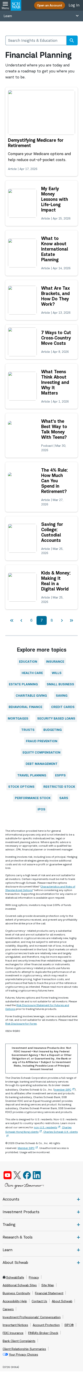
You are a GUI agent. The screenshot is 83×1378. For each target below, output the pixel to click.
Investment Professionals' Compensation (32, 1317)
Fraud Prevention (41, 741)
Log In (74, 5)
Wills (57, 673)
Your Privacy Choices (23, 1354)
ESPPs (60, 775)
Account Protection (46, 1324)
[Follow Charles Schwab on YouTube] (8, 1175)
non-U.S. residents (45, 1127)
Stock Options (21, 786)
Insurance (55, 661)
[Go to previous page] (21, 620)
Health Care (32, 673)
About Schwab (62, 1301)
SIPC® (69, 1324)
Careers (8, 1309)
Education (28, 661)
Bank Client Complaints (19, 1340)
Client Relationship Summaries (24, 1348)
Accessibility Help (15, 1301)
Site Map (47, 1285)
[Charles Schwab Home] (16, 5)
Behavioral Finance (25, 707)
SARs (63, 798)
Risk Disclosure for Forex (21, 1023)
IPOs (41, 809)
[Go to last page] (71, 620)
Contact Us (39, 1301)
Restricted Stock (59, 786)
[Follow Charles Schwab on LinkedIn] (37, 1175)
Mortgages (18, 718)
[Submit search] (72, 40)
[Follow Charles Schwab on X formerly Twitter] (17, 1175)
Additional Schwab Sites (20, 1285)
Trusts (28, 730)
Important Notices (15, 1324)
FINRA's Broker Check (43, 1332)
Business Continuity (16, 1293)
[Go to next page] (61, 620)
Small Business (60, 684)
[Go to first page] (11, 620)
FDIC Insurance (13, 1332)
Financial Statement (49, 1293)
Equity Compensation (41, 752)
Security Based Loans (56, 718)
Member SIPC (26, 1148)
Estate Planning (23, 684)
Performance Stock (32, 798)
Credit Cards (63, 707)
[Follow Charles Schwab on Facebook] (27, 1175)
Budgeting (52, 730)
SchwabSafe (15, 1277)
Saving (62, 695)
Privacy (34, 1277)
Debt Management (42, 764)
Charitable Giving (31, 695)
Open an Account (49, 5)
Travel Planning (31, 775)
